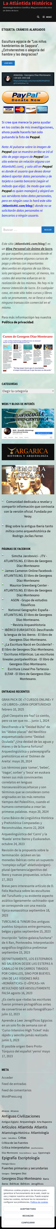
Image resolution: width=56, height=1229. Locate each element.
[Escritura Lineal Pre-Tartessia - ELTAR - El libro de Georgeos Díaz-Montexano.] (28, 673)
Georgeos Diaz (18, 1173)
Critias (22, 1138)
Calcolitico (12, 1138)
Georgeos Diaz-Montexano (21, 1178)
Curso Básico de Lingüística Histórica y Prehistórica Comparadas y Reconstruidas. (28, 823)
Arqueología (27, 1122)
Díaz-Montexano (10, 1152)
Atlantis (40, 1127)
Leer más (9, 63)
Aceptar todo (28, 1209)
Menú (49, 16)
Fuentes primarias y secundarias (25, 1168)
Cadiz (4, 1138)
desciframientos (37, 1148)
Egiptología (44, 1152)
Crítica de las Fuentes (15, 1143)
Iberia (46, 1178)
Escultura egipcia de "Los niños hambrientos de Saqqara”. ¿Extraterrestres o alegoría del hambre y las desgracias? (24, 47)
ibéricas (14, 1184)
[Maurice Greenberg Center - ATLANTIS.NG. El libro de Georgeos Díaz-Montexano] (28, 590)
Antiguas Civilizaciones (21, 1116)
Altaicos (15, 1111)
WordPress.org (12, 1096)
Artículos (9, 1127)
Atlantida (25, 1127)
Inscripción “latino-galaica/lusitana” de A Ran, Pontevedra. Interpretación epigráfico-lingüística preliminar (28, 943)
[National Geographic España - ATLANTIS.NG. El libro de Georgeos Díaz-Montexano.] (28, 614)
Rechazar (28, 1216)
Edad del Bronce (25, 1153)
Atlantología (40, 1132)
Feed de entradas (14, 1084)
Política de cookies (39, 1202)
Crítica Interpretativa (16, 1147)
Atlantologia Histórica (15, 1133)
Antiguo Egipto (10, 1121)
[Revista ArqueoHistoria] (28, 624)
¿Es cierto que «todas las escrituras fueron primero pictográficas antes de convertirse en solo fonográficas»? (28, 1004)
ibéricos (25, 1183)
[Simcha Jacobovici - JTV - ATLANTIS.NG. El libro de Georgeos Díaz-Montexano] (28, 560)
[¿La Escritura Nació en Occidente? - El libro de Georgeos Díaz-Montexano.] (28, 646)
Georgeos (5, 1173)
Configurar (28, 1222)
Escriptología (28, 1157)
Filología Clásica (8, 1164)
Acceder (7, 1077)
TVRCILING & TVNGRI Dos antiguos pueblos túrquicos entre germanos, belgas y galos (27, 926)
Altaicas (5, 1111)
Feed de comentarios (16, 1090)
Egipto (35, 1153)
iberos (5, 1183)
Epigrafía (9, 1157)
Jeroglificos (37, 1183)
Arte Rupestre (44, 1121)
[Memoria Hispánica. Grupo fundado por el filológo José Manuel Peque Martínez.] (28, 479)
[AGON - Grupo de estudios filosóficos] (28, 602)
